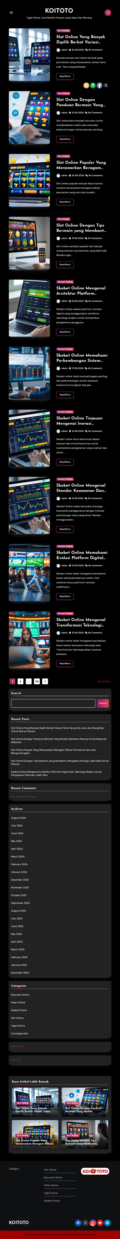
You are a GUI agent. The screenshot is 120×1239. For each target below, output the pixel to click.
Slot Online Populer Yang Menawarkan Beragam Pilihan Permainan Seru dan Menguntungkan (53, 752)
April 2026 (17, 848)
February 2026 (19, 864)
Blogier (74, 1234)
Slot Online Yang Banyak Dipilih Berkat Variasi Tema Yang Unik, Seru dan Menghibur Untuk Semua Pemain (57, 730)
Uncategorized (19, 1033)
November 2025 (20, 887)
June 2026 (17, 833)
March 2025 (17, 949)
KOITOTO (59, 11)
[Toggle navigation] (11, 12)
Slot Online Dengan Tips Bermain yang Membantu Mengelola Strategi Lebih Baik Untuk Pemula (60, 763)
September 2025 (20, 903)
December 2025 (20, 879)
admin (64, 50)
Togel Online (18, 1025)
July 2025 (17, 918)
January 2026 (19, 872)
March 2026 (18, 856)
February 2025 (19, 957)
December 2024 (20, 972)
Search (16, 693)
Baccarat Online (20, 994)
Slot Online (63, 30)
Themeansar (88, 1234)
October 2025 (18, 895)
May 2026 (16, 841)
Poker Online (18, 1002)
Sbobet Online (65, 282)
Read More (65, 76)
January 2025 (19, 965)
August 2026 (18, 818)
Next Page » (104, 681)
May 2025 (16, 934)
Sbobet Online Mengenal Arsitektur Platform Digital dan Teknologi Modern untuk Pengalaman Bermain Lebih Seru (56, 773)
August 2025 (18, 910)
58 (36, 681)
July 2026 (17, 825)
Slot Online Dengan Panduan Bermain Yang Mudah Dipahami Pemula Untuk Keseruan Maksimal (59, 741)
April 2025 (17, 941)
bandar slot (17, 1046)
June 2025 (17, 926)
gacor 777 (16, 1059)
